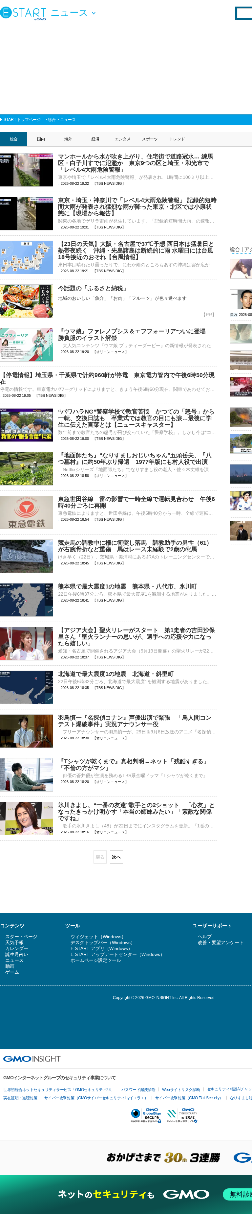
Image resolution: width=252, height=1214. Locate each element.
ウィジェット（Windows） (98, 936)
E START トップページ (20, 119)
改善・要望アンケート (221, 942)
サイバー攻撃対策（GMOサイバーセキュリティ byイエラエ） (96, 1098)
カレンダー (16, 948)
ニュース (68, 119)
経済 (95, 139)
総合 (52, 119)
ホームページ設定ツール (96, 960)
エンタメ (123, 139)
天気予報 (14, 942)
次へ (116, 857)
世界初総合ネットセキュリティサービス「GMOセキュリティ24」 (59, 1089)
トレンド (177, 139)
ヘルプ (205, 936)
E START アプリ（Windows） (102, 948)
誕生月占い (16, 954)
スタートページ (21, 936)
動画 (9, 966)
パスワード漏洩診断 (138, 1089)
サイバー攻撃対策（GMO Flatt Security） (189, 1098)
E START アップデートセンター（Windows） (118, 954)
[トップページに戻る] (24, 13)
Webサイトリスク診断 (181, 1089)
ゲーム (12, 972)
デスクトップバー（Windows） (103, 942)
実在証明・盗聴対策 (20, 1098)
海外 (68, 139)
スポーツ (150, 139)
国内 (41, 139)
